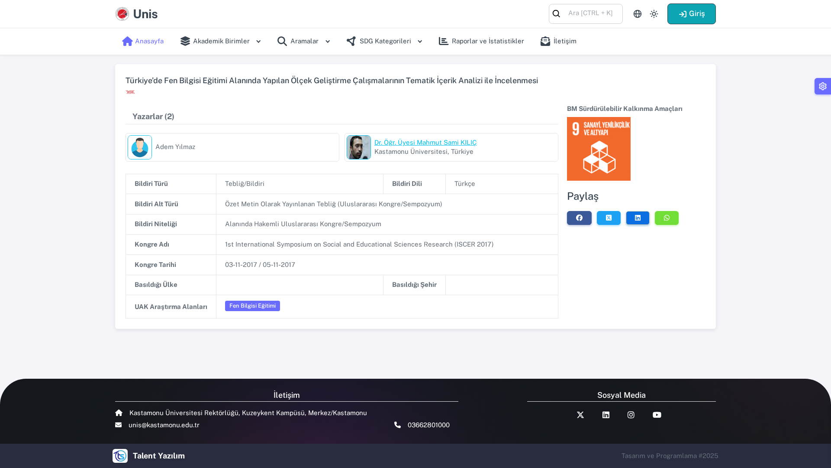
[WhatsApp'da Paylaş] (667, 218)
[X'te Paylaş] (609, 218)
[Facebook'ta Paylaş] (579, 218)
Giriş (697, 13)
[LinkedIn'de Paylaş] (638, 218)
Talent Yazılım (159, 455)
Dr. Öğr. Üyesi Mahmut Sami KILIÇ (425, 142)
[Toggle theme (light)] (654, 14)
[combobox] (585, 13)
